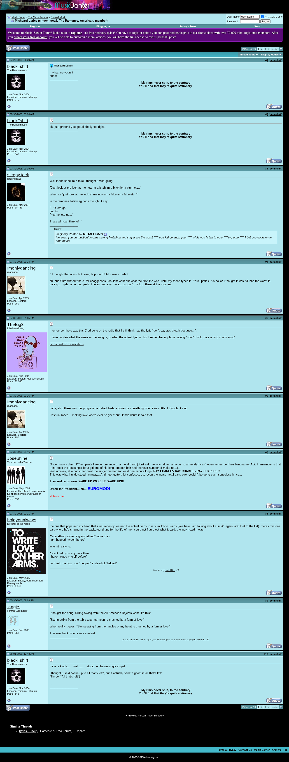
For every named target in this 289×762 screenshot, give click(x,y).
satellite (170, 570)
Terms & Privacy (226, 749)
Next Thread (155, 715)
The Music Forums (38, 17)
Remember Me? (273, 17)
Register (35, 26)
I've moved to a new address (67, 344)
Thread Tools (247, 54)
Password (232, 21)
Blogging (101, 26)
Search (258, 26)
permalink (275, 60)
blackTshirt (17, 66)
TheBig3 (15, 324)
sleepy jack (18, 174)
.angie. (13, 606)
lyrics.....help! (28, 731)
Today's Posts (188, 26)
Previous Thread (137, 715)
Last (274, 49)
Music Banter (18, 17)
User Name (233, 16)
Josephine (17, 458)
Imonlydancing (21, 268)
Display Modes (270, 54)
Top (285, 749)
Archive (276, 749)
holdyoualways (21, 519)
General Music (58, 17)
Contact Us (245, 749)
